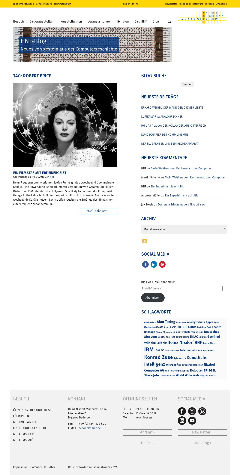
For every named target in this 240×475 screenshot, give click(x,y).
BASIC (173, 327)
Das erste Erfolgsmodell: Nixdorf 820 (181, 204)
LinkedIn (221, 3)
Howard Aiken (208, 343)
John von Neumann (203, 350)
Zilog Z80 (204, 375)
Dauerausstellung (42, 21)
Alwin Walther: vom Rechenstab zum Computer (181, 168)
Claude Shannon (164, 332)
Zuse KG (212, 375)
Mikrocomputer (188, 364)
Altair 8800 (181, 322)
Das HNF (140, 21)
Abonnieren (153, 298)
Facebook (184, 3)
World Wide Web (187, 375)
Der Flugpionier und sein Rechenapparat (170, 144)
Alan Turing (166, 321)
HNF (52, 176)
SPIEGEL (210, 370)
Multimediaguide (25, 422)
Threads (209, 3)
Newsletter (171, 3)
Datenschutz (38, 467)
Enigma (203, 336)
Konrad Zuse (158, 357)
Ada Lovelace (150, 322)
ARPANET (158, 327)
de (124, 3)
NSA (167, 370)
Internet (185, 350)
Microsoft (172, 365)
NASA (200, 365)
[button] (145, 264)
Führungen (21, 416)
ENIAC (194, 337)
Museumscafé (23, 440)
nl (137, 3)
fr (133, 3)
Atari (167, 327)
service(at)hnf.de (90, 428)
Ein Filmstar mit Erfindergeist (39, 172)
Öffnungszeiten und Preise (32, 410)
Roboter (196, 370)
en (129, 3)
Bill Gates (189, 327)
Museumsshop (23, 434)
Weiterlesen (97, 211)
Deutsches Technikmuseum (173, 336)
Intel (167, 350)
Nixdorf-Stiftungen (23, 3)
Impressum (20, 467)
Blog (155, 21)
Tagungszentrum (61, 3)
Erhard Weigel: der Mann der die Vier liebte (172, 107)
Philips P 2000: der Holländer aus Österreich (173, 126)
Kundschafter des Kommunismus (165, 135)
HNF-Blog (201, 443)
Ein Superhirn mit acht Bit (167, 186)
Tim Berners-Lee (167, 375)
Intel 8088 (174, 350)
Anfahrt (146, 432)
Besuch (18, 21)
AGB (52, 467)
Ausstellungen (71, 21)
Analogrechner (196, 322)
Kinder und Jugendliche (29, 428)
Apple (209, 322)
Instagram (197, 3)
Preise (146, 443)
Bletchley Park (204, 327)
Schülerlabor (43, 3)
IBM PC (159, 350)
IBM (149, 349)
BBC (179, 327)
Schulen (123, 21)
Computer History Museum (188, 332)
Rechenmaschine (179, 370)
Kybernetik (179, 358)
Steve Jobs (152, 375)
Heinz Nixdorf (180, 342)
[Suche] (169, 22)
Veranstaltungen (100, 21)
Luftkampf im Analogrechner (162, 117)
